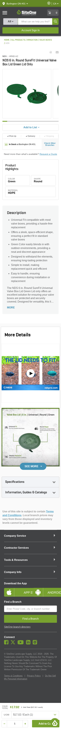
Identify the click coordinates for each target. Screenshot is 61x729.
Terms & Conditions (13, 675)
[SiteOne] (27, 14)
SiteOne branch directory (17, 627)
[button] (16, 3)
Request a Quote (48, 154)
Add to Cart (46, 723)
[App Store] (16, 589)
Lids (7, 43)
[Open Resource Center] (54, 722)
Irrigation (32, 40)
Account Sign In (30, 30)
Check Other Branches (50, 144)
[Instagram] (36, 643)
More (11, 307)
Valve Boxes (45, 40)
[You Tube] (21, 643)
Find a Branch (12, 601)
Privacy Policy (34, 675)
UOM (6, 714)
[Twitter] (14, 643)
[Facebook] (7, 643)
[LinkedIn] (29, 643)
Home (6, 40)
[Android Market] (45, 589)
